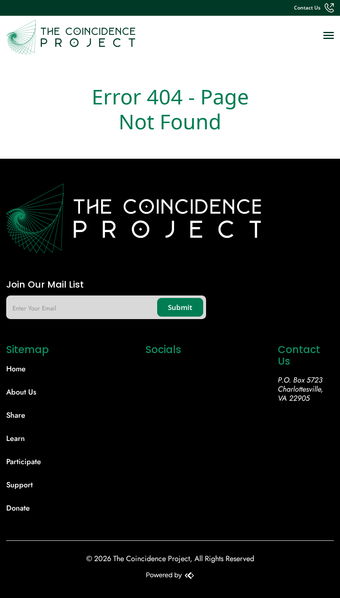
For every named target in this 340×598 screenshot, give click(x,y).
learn (15, 438)
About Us (21, 392)
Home (16, 368)
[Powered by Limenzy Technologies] (170, 576)
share (15, 415)
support (19, 484)
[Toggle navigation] (328, 36)
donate (18, 508)
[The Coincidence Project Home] (170, 222)
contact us (307, 8)
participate (23, 461)
